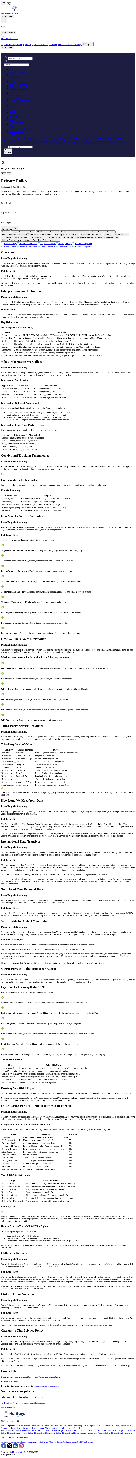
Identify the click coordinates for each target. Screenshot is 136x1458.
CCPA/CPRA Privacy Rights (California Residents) (82, 237)
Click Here (13, 1381)
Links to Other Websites (11, 240)
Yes (3, 174)
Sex (11, 124)
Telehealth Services (18, 134)
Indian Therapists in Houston (122, 1430)
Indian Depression (90, 1426)
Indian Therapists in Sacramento (118, 1433)
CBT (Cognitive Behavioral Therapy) (25, 100)
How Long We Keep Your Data (66, 235)
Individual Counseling (19, 84)
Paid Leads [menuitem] (62, 44)
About (3, 1442)
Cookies (52, 1442)
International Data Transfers (91, 235)
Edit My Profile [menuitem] (15, 44)
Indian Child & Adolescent (55, 1426)
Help (40, 1442)
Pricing (17, 1442)
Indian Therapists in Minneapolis (42, 1433)
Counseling (14, 79)
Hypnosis (14, 103)
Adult (12, 69)
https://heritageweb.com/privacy (47, 1386)
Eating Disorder (16, 117)
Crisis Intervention (17, 91)
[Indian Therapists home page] (14, 11)
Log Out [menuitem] (89, 45)
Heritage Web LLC (20, 1452)
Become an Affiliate (28, 1442)
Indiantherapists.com (9, 14)
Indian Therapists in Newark (68, 1433)
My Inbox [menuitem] (27, 44)
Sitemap (89, 1442)
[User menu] (2, 41)
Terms (59, 1442)
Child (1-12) (15, 76)
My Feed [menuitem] (5, 44)
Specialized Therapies (19, 105)
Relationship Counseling (20, 88)
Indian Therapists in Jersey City (14, 1433)
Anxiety (13, 112)
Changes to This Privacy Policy (35, 240)
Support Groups (16, 131)
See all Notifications (9, 38)
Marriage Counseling (18, 86)
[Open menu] (3, 3)
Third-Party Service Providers (40, 235)
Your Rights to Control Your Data (14, 237)
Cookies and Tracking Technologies (75, 232)
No (9, 174)
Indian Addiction (23, 1426)
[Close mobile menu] (9, 3)
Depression (14, 115)
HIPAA (82, 1442)
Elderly (13, 93)
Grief (12, 119)
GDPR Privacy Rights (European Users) (45, 237)
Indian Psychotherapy (20, 1428)
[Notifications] (4, 20)
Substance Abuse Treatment (21, 129)
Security (75, 1442)
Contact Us (54, 240)
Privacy (45, 1442)
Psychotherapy (16, 98)
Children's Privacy (111, 237)
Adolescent (14, 74)
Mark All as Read (8, 32)
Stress (12, 127)
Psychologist (15, 96)
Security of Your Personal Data (116, 235)
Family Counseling (18, 81)
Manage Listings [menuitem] (50, 44)
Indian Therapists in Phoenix (92, 1433)
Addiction (14, 108)
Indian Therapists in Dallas (75, 1430)
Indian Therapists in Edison (98, 1430)
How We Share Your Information (14, 235)
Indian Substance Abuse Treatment (44, 1428)
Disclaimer (66, 1442)
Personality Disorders (18, 122)
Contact (10, 1442)
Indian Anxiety (37, 1426)
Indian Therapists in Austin (27, 1430)
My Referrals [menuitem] (37, 44)
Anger (12, 110)
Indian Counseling (74, 1426)
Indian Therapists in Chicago (51, 1430)
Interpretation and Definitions (23, 232)
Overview (5, 232)
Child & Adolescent (18, 72)
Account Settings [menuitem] (74, 44)
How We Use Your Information (102, 232)
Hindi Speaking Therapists (71, 1428)
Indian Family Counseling (109, 1426)
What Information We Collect (48, 232)
